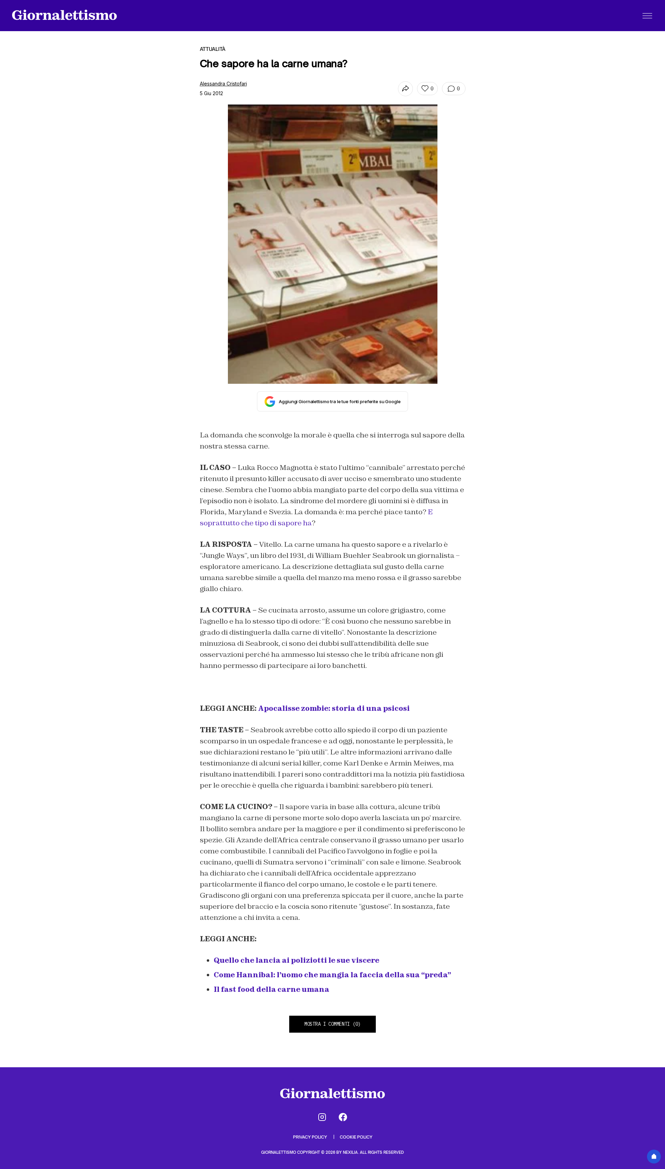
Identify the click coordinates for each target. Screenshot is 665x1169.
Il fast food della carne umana (271, 989)
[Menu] (647, 15)
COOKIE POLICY (356, 1137)
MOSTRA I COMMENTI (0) (332, 1024)
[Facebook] (343, 1117)
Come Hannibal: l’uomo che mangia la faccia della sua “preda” (332, 974)
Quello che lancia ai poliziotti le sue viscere (296, 960)
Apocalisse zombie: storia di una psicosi (334, 708)
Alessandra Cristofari (223, 84)
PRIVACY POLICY (310, 1137)
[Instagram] (322, 1117)
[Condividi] (405, 88)
